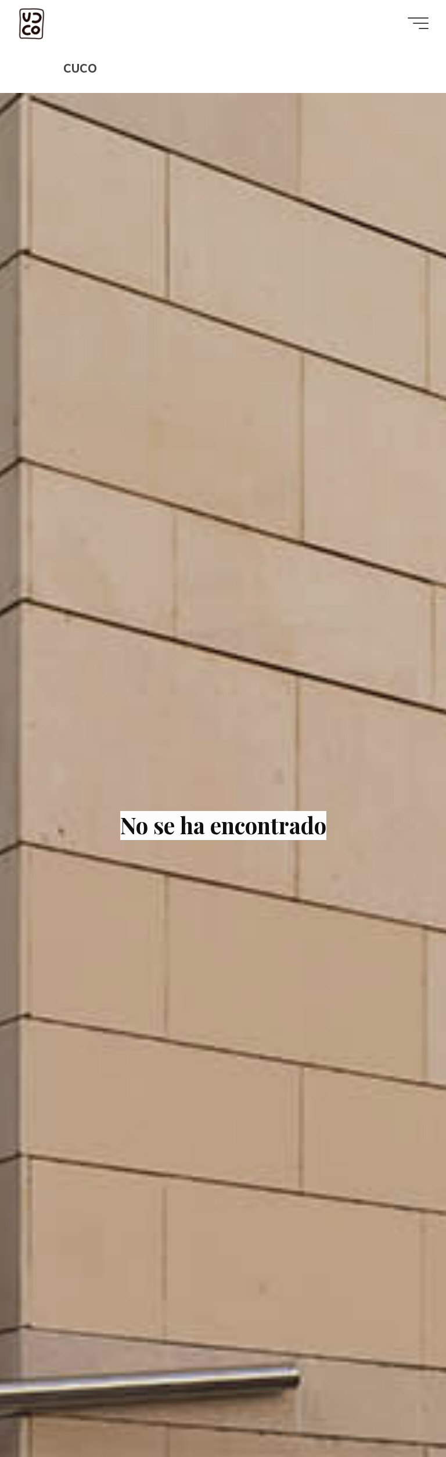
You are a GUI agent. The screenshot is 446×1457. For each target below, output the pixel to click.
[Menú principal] (418, 23)
